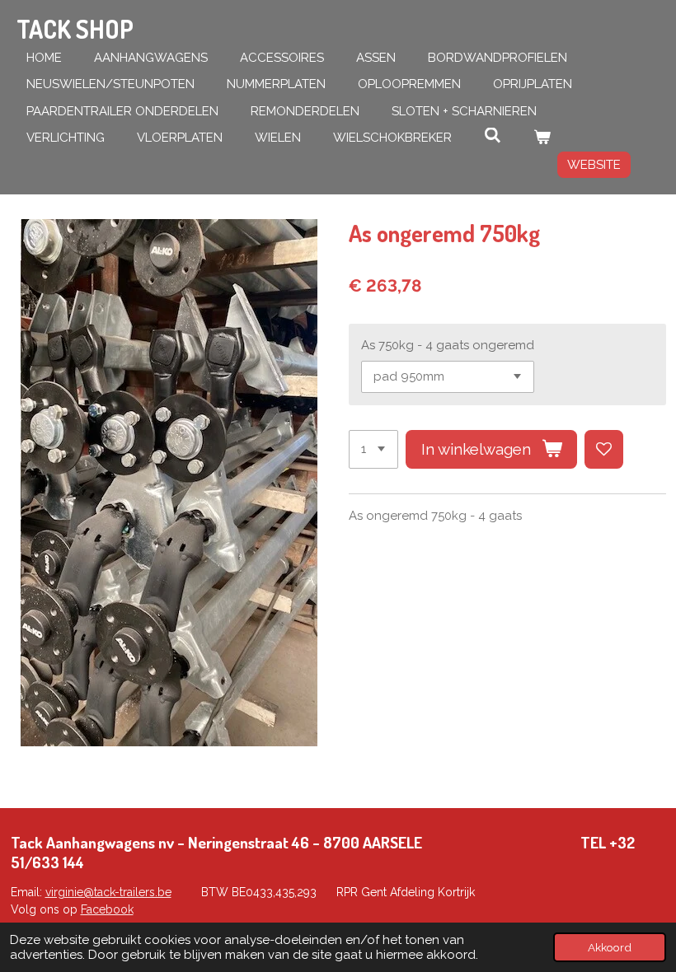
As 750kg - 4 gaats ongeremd (447, 345)
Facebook (107, 909)
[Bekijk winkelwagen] (542, 138)
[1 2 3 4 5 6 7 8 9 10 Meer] (373, 449)
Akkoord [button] (609, 947)
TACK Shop (75, 28)
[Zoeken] (492, 135)
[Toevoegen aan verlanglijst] (603, 449)
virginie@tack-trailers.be (108, 892)
